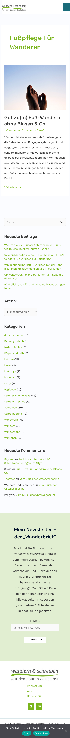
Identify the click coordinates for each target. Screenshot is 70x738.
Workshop (10, 437)
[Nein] (66, 731)
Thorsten (9, 478)
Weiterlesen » (12, 187)
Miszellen (10, 377)
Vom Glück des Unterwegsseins (39, 478)
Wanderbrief (12, 419)
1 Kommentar (12, 130)
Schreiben (10, 407)
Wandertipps (12, 431)
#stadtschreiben (14, 335)
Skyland (9, 459)
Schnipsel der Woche (17, 395)
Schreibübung (13, 413)
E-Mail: (35, 621)
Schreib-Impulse (14, 401)
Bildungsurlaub (14, 341)
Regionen (10, 389)
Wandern (28, 130)
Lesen (8, 365)
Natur (7, 383)
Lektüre (9, 359)
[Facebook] (31, 706)
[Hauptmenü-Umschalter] (66, 7)
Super (27, 733)
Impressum (34, 685)
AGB (29, 690)
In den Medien (13, 347)
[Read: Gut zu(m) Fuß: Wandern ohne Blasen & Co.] (35, 87)
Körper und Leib (14, 353)
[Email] (39, 706)
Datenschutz (35, 696)
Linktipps (10, 371)
